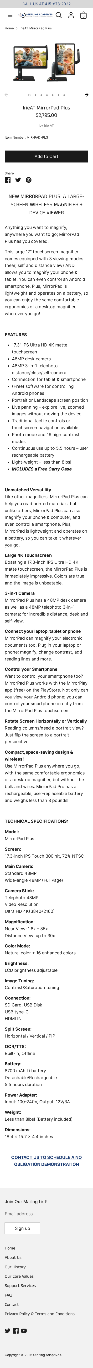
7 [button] (64, 95)
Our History (15, 1267)
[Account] (71, 13)
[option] (46, 62)
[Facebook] (16, 1330)
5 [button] (52, 95)
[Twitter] (7, 1330)
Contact (12, 1305)
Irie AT (49, 125)
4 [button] (47, 95)
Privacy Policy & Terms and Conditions (40, 1314)
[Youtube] (24, 1330)
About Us (13, 1257)
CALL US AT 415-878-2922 (46, 4)
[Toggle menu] (10, 15)
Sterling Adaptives (47, 1355)
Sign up (22, 1228)
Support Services (20, 1286)
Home (10, 1248)
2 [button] (35, 95)
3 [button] (41, 95)
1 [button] (29, 95)
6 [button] (58, 95)
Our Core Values (19, 1276)
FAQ (8, 1295)
